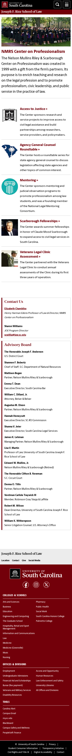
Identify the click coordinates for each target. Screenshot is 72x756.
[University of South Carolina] (36, 573)
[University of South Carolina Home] (16, 4)
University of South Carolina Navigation (66, 4)
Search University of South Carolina (57, 4)
